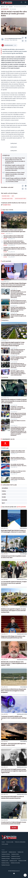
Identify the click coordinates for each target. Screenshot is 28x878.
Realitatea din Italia (15, 854)
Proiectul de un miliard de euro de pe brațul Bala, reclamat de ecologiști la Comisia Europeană (13, 690)
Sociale (2, 233)
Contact (3, 842)
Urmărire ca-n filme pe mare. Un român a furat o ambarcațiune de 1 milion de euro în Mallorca (15, 249)
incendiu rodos (5, 196)
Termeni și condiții (9, 842)
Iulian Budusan (23, 528)
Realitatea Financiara (6, 865)
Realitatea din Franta (15, 38)
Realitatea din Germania (15, 858)
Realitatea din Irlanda (6, 858)
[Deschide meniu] (25, 2)
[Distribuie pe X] (25, 41)
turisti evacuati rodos (20, 198)
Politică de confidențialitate (20, 842)
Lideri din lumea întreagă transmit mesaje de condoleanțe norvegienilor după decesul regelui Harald (13, 771)
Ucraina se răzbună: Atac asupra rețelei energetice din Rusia (18, 316)
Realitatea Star (20, 852)
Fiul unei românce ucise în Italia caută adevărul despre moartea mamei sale (13, 236)
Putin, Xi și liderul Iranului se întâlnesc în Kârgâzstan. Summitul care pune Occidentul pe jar (18, 351)
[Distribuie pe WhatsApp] (22, 41)
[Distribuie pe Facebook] (25, 38)
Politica (5, 245)
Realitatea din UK (5, 860)
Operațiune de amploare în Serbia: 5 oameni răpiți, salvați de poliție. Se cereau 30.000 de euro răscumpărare (14, 401)
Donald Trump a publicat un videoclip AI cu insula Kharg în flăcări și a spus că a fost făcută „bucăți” (16, 179)
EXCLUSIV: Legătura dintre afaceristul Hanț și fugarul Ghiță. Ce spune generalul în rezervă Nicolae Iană (18, 373)
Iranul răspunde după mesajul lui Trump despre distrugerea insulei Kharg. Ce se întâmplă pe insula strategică (12, 344)
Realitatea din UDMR (22, 860)
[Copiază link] (22, 38)
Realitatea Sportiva (12, 852)
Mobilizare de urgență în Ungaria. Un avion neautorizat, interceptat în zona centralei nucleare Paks (13, 610)
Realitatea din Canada (15, 856)
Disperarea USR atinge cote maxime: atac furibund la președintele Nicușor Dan (13, 637)
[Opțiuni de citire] (25, 875)
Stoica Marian (23, 687)
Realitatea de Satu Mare (15, 862)
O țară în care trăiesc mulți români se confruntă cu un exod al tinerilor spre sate (13, 230)
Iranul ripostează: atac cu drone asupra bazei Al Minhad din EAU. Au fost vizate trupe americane (18, 365)
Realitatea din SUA (13, 860)
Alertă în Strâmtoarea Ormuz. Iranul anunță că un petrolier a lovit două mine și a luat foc (14, 174)
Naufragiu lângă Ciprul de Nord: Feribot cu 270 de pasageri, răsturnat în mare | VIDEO (13, 531)
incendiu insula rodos (7, 198)
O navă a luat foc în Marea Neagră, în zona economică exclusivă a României (13, 823)
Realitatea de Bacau (5, 862)
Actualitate (11, 6)
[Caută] (21, 2)
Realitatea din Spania (6, 856)
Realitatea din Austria (6, 854)
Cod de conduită (5, 844)
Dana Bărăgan (23, 553)
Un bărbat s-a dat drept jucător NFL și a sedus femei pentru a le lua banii (18, 408)
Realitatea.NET (4, 852)
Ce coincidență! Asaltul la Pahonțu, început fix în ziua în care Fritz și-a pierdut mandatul (14, 583)
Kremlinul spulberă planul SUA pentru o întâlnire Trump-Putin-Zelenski (18, 358)
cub (13, 196)
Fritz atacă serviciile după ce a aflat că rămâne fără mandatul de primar (12, 797)
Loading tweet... (14, 143)
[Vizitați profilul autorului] (2, 39)
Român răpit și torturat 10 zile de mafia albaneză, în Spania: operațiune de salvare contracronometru (18, 415)
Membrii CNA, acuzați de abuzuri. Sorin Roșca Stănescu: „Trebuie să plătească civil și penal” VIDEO (13, 663)
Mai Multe (14, 827)
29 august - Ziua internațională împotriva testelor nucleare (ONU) (13, 744)
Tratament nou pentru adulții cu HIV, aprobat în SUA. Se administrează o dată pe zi (14, 718)
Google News (7, 204)
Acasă (3, 6)
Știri (6, 6)
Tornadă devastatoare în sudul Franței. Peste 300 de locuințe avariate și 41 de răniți (15, 254)
